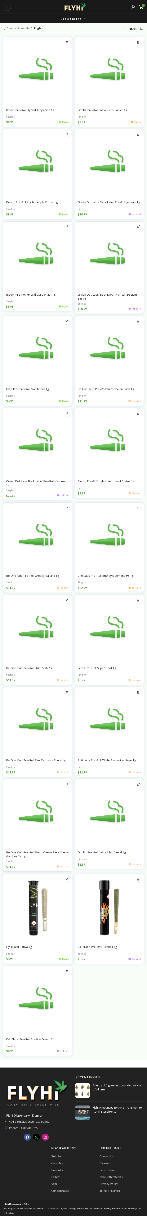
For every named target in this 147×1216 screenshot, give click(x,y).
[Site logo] (75, 6)
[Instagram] (45, 1137)
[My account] (133, 7)
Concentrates (60, 1190)
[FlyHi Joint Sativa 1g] (37, 908)
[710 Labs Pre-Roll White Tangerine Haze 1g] (109, 721)
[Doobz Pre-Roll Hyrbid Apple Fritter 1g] (37, 163)
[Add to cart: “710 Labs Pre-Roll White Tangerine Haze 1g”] (138, 692)
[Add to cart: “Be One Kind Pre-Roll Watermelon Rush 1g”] (138, 321)
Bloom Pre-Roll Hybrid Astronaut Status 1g (106, 481)
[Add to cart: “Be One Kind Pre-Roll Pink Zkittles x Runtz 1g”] (67, 692)
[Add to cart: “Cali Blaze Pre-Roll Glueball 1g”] (138, 879)
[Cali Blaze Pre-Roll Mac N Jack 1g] (37, 350)
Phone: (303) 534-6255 (24, 1128)
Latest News (107, 1170)
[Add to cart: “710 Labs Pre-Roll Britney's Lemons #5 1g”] (138, 508)
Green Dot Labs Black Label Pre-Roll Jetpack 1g (109, 202)
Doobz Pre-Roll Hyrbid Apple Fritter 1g (32, 202)
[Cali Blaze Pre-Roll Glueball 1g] (109, 908)
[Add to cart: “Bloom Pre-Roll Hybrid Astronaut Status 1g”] (138, 413)
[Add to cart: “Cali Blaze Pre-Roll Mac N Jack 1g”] (67, 321)
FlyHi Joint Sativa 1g (19, 947)
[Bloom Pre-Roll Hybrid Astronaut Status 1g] (109, 442)
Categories (71, 18)
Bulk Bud (56, 1156)
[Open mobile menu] (7, 7)
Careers (105, 1163)
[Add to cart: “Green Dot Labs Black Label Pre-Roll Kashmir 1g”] (67, 413)
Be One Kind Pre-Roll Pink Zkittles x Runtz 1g (36, 760)
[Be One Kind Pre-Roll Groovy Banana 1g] (37, 537)
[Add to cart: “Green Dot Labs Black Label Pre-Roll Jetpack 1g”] (138, 134)
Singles (10, 116)
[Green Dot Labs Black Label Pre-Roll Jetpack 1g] (109, 163)
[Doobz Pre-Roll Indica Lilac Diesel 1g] (109, 813)
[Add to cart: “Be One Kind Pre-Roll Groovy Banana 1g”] (67, 508)
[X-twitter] (36, 1137)
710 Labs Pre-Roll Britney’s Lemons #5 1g (106, 575)
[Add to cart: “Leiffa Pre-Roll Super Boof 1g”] (138, 600)
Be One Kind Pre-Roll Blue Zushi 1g (29, 668)
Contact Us (107, 1156)
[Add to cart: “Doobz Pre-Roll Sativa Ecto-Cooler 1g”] (138, 42)
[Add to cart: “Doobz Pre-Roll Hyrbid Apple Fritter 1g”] (67, 134)
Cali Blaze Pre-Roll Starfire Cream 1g (30, 1039)
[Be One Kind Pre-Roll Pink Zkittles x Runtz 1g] (37, 721)
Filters (132, 29)
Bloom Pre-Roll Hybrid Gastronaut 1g (31, 294)
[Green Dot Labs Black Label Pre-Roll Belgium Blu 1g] (109, 256)
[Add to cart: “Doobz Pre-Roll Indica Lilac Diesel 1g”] (138, 784)
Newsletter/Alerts (111, 1177)
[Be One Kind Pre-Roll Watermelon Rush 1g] (109, 350)
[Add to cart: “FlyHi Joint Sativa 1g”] (67, 879)
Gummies (57, 1163)
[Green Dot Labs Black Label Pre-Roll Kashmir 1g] (37, 442)
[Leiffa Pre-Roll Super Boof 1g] (109, 629)
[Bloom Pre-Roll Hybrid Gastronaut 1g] (37, 256)
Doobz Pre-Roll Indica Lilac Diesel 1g (102, 852)
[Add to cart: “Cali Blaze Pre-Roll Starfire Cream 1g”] (67, 971)
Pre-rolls (23, 28)
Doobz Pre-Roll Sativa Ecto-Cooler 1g (102, 110)
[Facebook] (27, 1137)
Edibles (55, 1177)
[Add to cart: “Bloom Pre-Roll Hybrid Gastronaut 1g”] (67, 226)
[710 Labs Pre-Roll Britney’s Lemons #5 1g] (109, 537)
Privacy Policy (109, 1183)
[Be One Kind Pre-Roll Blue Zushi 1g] (37, 629)
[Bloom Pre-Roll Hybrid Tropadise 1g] (37, 71)
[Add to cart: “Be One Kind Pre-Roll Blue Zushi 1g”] (67, 600)
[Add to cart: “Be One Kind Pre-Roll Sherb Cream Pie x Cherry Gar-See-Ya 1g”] (67, 784)
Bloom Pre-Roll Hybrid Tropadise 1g (30, 110)
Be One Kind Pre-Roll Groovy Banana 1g (32, 575)
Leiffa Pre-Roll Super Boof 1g (97, 668)
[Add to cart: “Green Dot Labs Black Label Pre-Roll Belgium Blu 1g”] (138, 226)
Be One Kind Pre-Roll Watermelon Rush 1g (106, 389)
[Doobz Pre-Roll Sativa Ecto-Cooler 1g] (109, 71)
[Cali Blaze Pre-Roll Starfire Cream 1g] (37, 1000)
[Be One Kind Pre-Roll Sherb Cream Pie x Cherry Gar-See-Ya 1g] (37, 813)
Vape (54, 1183)
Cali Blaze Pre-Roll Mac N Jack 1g (27, 389)
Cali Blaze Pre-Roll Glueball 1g (97, 947)
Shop (10, 28)
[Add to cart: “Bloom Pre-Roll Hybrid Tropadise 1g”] (67, 42)
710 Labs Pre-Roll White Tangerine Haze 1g (107, 760)
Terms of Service (110, 1190)
